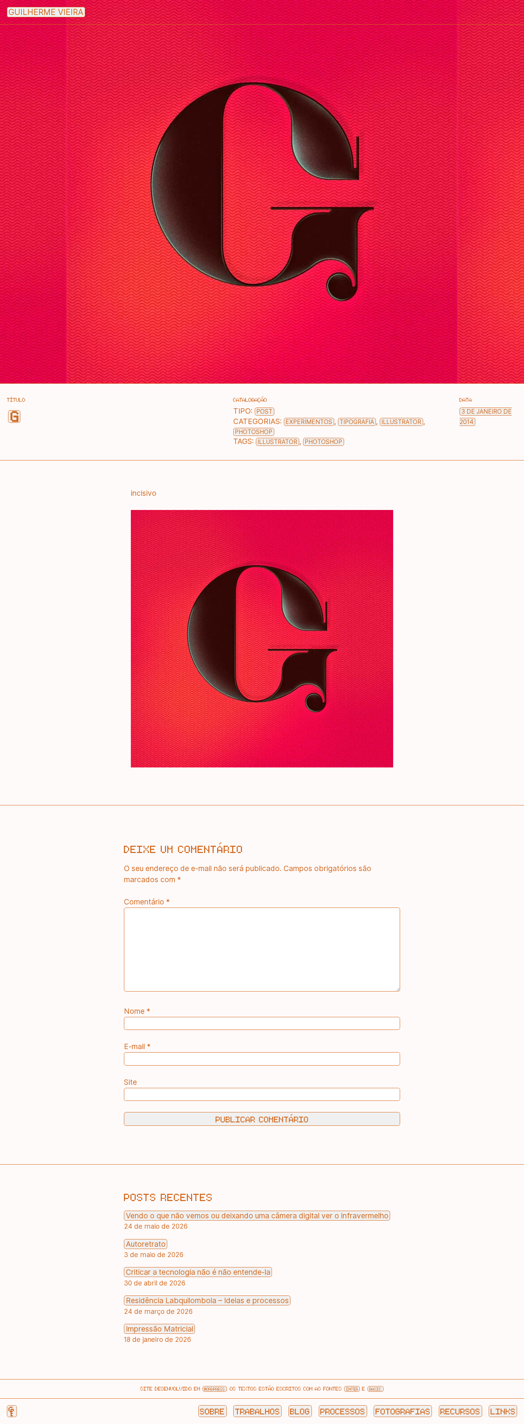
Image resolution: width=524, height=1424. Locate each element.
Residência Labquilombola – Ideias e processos (207, 1300)
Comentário (147, 901)
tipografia (356, 422)
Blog (300, 1411)
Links (503, 1411)
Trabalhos (257, 1411)
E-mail (137, 1046)
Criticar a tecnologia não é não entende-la (198, 1272)
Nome (137, 1011)
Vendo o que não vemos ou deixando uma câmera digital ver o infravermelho (257, 1215)
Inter (352, 1388)
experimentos (308, 422)
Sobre (212, 1411)
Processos (342, 1411)
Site (130, 1082)
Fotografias (403, 1411)
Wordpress (214, 1388)
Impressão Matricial (159, 1328)
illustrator (401, 422)
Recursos (460, 1411)
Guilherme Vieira (45, 12)
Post (264, 411)
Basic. (375, 1388)
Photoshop (253, 432)
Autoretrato (146, 1244)
